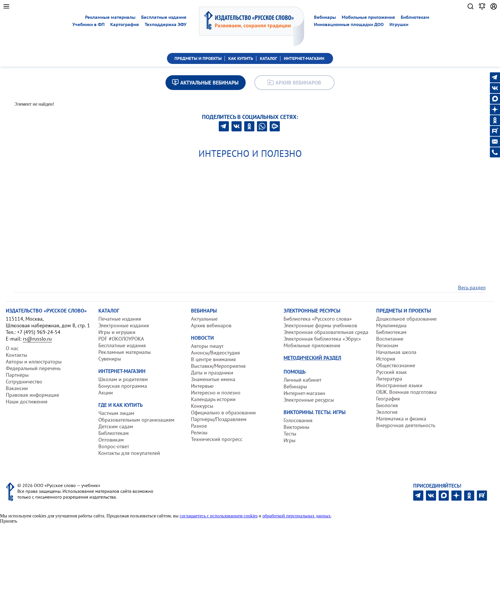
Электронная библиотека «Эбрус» (322, 338)
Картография (124, 24)
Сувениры (109, 358)
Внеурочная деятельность (405, 425)
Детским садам (115, 426)
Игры (289, 440)
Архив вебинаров (211, 325)
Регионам (387, 345)
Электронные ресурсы (309, 399)
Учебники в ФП (88, 24)
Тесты (290, 433)
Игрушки (398, 24)
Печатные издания (119, 318)
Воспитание (389, 338)
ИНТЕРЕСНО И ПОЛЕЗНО (250, 153)
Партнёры (17, 375)
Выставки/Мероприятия (218, 366)
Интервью (202, 386)
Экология (387, 412)
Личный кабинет (302, 379)
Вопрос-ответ (113, 446)
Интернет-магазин (304, 393)
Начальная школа (396, 352)
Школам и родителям (123, 379)
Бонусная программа (122, 386)
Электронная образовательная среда (326, 332)
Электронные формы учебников (320, 325)
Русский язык (391, 372)
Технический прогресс (216, 439)
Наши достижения (26, 401)
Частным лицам (116, 413)
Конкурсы (202, 406)
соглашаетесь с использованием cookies (219, 515)
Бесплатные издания (163, 17)
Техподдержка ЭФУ (165, 24)
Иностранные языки (399, 385)
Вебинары (325, 17)
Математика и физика (401, 418)
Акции (105, 392)
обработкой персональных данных (296, 515)
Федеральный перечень (33, 368)
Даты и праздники (212, 372)
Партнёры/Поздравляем (219, 419)
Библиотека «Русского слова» (318, 318)
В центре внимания (213, 359)
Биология (387, 405)
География (388, 398)
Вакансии (17, 388)
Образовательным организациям (136, 419)
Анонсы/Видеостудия (215, 352)
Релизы (199, 432)
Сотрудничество (24, 381)
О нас (12, 348)
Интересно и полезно (215, 392)
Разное (199, 425)
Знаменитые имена (213, 379)
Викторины (296, 427)
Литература (389, 378)
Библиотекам (415, 17)
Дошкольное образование (406, 318)
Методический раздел (312, 357)
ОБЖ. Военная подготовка (406, 392)
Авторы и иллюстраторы (34, 361)
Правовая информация (32, 395)
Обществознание (395, 365)
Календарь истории (213, 399)
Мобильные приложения (368, 17)
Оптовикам (111, 439)
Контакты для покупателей (129, 453)
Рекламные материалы (110, 17)
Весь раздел (472, 287)
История (385, 358)
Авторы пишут (207, 346)
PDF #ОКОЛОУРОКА (121, 338)
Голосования (298, 420)
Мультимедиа (391, 325)
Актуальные (204, 318)
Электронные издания (123, 325)
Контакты (16, 355)
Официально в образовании (223, 412)
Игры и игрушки (116, 332)
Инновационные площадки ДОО (349, 24)
